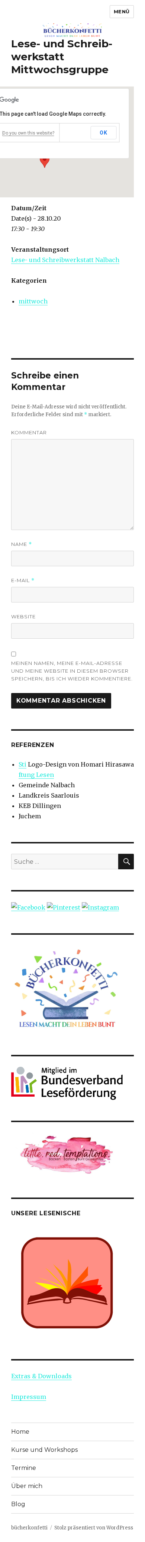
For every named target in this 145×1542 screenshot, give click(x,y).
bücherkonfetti (29, 1528)
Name (21, 544)
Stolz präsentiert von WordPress (93, 1528)
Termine (23, 1467)
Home (20, 1431)
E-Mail (23, 580)
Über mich (26, 1486)
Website (23, 616)
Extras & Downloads (41, 1376)
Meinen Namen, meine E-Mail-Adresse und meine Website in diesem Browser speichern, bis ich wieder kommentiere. (72, 671)
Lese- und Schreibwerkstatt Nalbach (65, 260)
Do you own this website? (28, 133)
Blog (18, 1504)
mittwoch (33, 301)
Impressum (28, 1396)
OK (103, 133)
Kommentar (29, 432)
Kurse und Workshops (44, 1449)
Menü (122, 11)
